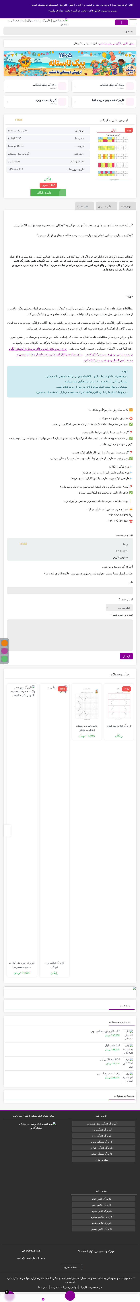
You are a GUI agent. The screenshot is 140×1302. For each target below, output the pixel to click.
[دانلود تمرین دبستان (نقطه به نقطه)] (87, 703)
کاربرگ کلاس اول (101, 1198)
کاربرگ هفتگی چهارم (101, 1147)
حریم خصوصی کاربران (90, 1287)
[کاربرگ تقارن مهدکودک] (119, 703)
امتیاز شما (126, 599)
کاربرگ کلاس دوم (101, 1205)
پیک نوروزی (102, 1159)
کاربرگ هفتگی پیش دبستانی (102, 1123)
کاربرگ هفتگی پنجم (101, 1153)
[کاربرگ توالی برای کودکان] (54, 822)
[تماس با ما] (13, 1298)
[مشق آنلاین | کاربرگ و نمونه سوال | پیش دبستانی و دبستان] (35, 22)
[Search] (7, 31)
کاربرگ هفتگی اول (102, 1129)
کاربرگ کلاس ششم (101, 1229)
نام (131, 582)
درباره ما (54, 1287)
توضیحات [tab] (126, 206)
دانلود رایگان (44, 192)
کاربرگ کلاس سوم (102, 1211)
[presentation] (7, 831)
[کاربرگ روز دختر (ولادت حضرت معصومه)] (22, 822)
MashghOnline (16, 146)
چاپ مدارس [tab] (104, 206)
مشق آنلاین (129, 43)
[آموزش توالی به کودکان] (114, 155)
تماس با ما (43, 1287)
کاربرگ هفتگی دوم (102, 1135)
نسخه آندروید (70, 1267)
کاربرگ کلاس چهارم (101, 1217)
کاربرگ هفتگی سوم (101, 1141)
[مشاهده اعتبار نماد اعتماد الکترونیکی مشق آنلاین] (36, 1149)
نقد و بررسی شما (121, 614)
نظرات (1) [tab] (82, 206)
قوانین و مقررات (69, 1287)
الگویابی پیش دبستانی (110, 43)
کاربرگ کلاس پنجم (102, 1223)
